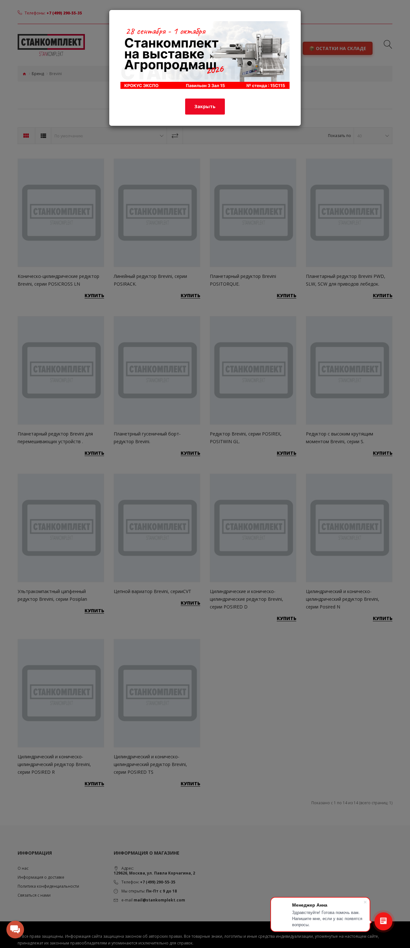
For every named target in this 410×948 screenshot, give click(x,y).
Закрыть (205, 106)
